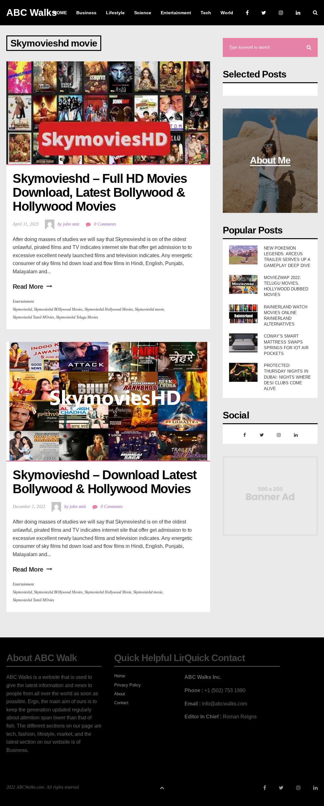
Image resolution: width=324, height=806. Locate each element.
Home (119, 675)
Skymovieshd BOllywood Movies (58, 309)
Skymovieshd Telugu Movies (77, 317)
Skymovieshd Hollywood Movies (108, 309)
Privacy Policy (127, 685)
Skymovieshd (22, 309)
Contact (121, 702)
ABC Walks (31, 12)
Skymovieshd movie (149, 309)
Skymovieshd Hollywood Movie (107, 592)
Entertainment (23, 301)
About (119, 693)
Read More (28, 286)
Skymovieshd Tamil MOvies (33, 317)
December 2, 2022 (29, 506)
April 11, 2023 (26, 224)
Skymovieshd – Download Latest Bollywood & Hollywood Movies (106, 482)
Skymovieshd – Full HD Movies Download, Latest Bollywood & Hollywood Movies (101, 192)
